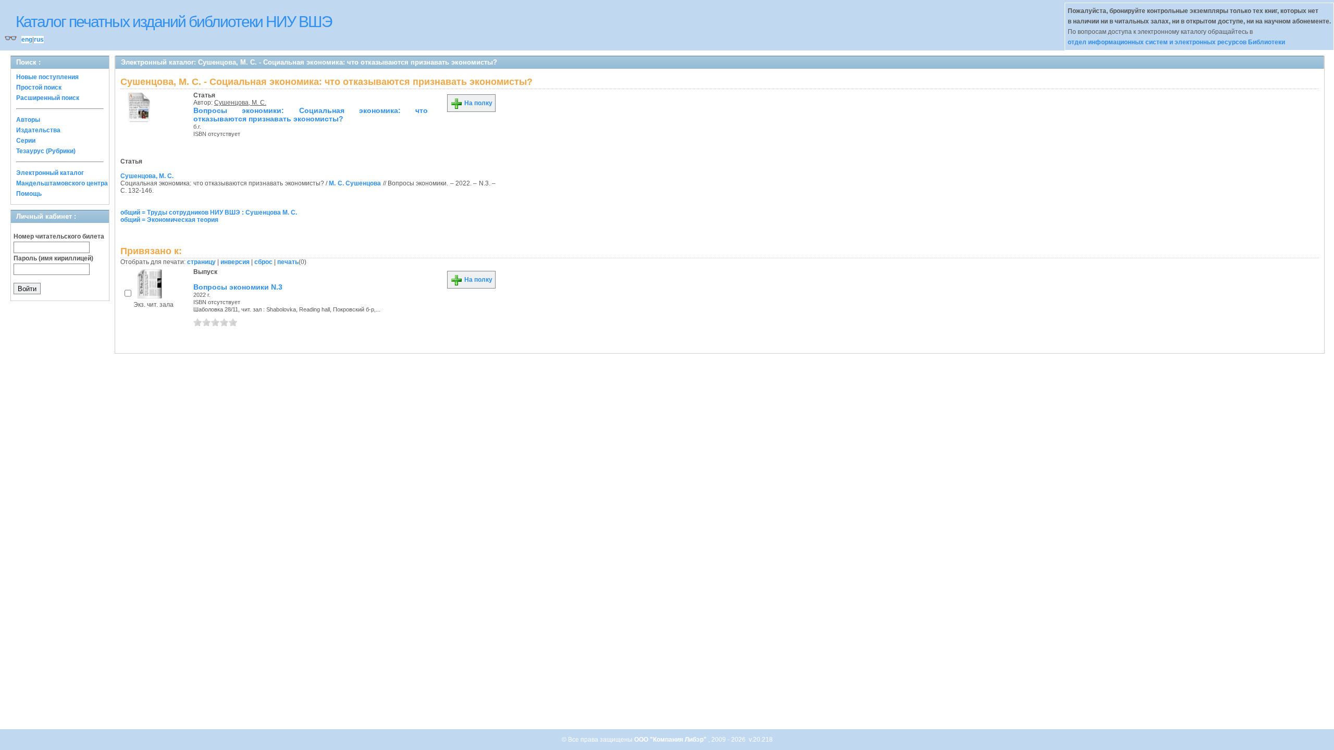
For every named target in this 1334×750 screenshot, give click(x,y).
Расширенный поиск (47, 98)
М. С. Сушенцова (355, 183)
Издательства (38, 130)
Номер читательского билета (59, 236)
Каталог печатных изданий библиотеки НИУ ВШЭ (174, 21)
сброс (263, 262)
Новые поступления (47, 77)
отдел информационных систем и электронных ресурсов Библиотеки (1176, 42)
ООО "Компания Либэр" (671, 739)
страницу (201, 262)
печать (288, 262)
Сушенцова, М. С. (240, 102)
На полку (477, 103)
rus (39, 39)
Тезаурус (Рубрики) (46, 151)
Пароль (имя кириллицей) (53, 258)
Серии (25, 140)
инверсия (235, 262)
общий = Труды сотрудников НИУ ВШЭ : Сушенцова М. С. (208, 212)
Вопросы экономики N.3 (237, 287)
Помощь (29, 193)
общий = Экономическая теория (169, 219)
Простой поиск (38, 87)
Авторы (28, 119)
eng (26, 39)
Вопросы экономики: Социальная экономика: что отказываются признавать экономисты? (310, 114)
